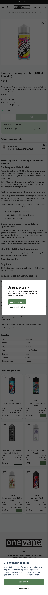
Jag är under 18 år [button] (17, 307)
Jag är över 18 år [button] (17, 302)
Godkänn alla (24, 582)
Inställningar (24, 588)
